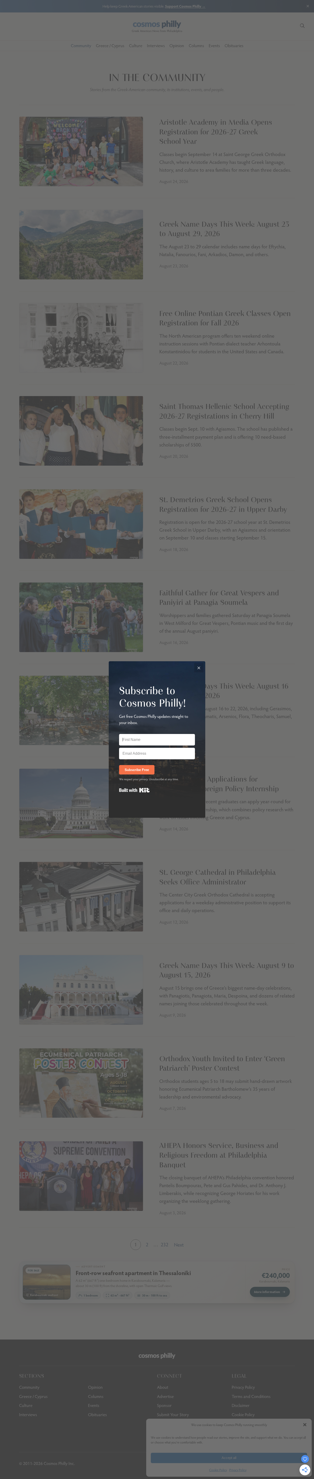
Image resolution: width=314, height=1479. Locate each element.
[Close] (198, 667)
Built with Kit (134, 790)
